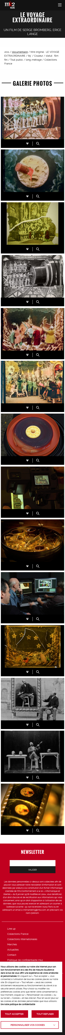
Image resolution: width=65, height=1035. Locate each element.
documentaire (20, 52)
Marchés (12, 944)
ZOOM (37, 143)
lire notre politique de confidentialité (18, 1004)
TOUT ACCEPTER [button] (14, 1014)
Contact (11, 954)
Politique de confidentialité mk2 (25, 960)
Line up (11, 928)
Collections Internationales (22, 939)
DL (27, 143)
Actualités (13, 949)
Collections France (17, 934)
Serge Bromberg (37, 30)
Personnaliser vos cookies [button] (28, 1025)
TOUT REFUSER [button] (45, 1014)
